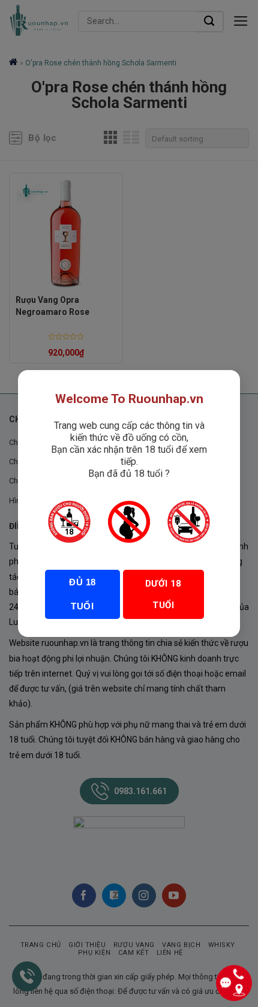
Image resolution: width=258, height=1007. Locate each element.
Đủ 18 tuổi (82, 594)
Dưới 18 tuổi (163, 594)
